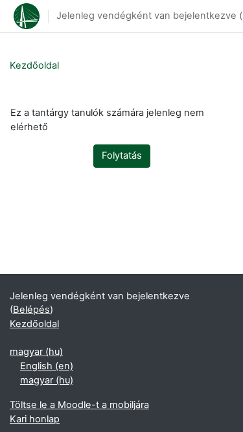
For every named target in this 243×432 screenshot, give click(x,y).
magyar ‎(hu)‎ (36, 352)
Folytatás (122, 155)
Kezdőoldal (34, 65)
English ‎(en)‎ (46, 366)
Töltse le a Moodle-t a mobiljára (79, 405)
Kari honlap (35, 419)
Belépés (31, 309)
